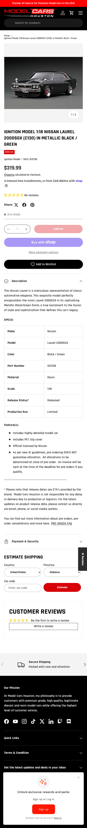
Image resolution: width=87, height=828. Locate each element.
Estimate (62, 587)
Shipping (9, 175)
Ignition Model (12, 159)
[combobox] (43, 23)
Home (7, 36)
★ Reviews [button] (83, 559)
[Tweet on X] (16, 205)
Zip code (9, 581)
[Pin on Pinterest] (32, 205)
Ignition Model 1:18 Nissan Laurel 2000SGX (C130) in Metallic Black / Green (40, 38)
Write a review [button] (43, 626)
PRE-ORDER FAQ (61, 523)
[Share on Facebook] (24, 205)
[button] (14, 195)
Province (49, 565)
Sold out (58, 229)
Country (9, 565)
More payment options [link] (43, 252)
